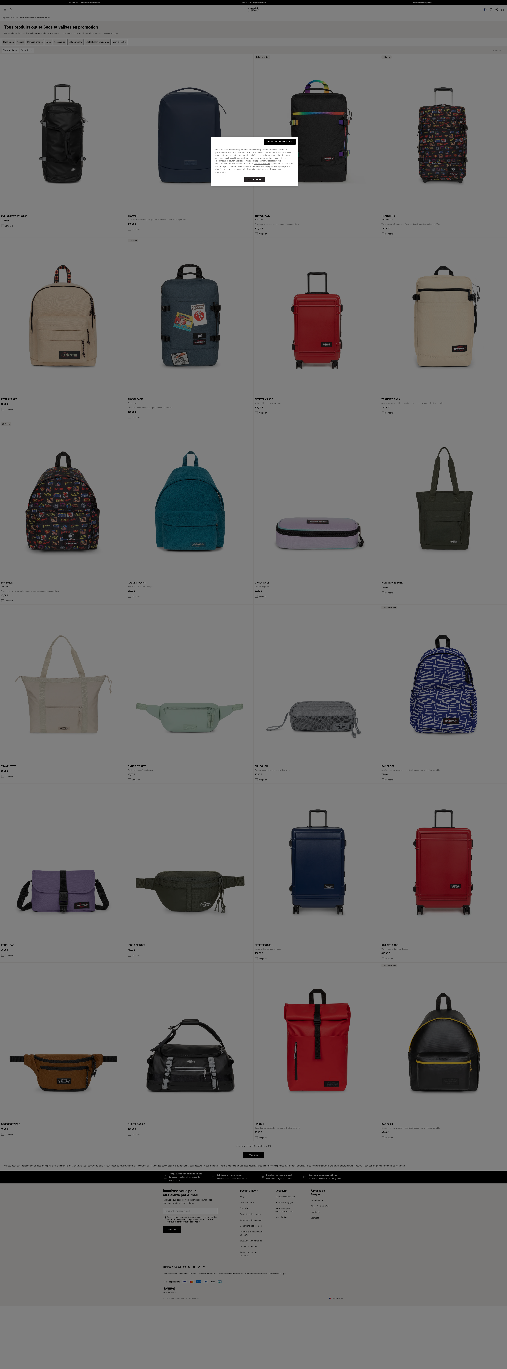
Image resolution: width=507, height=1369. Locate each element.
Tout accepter (254, 179)
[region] (254, 161)
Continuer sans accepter (279, 142)
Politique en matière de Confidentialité (238, 155)
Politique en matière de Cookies (277, 155)
